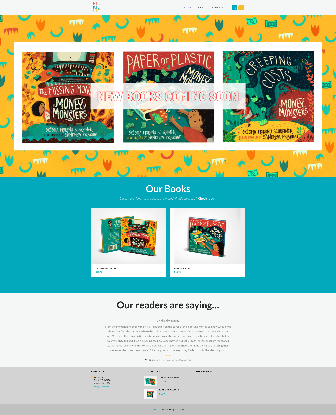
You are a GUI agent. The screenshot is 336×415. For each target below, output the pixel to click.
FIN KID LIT (157, 410)
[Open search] (234, 7)
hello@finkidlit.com (101, 386)
